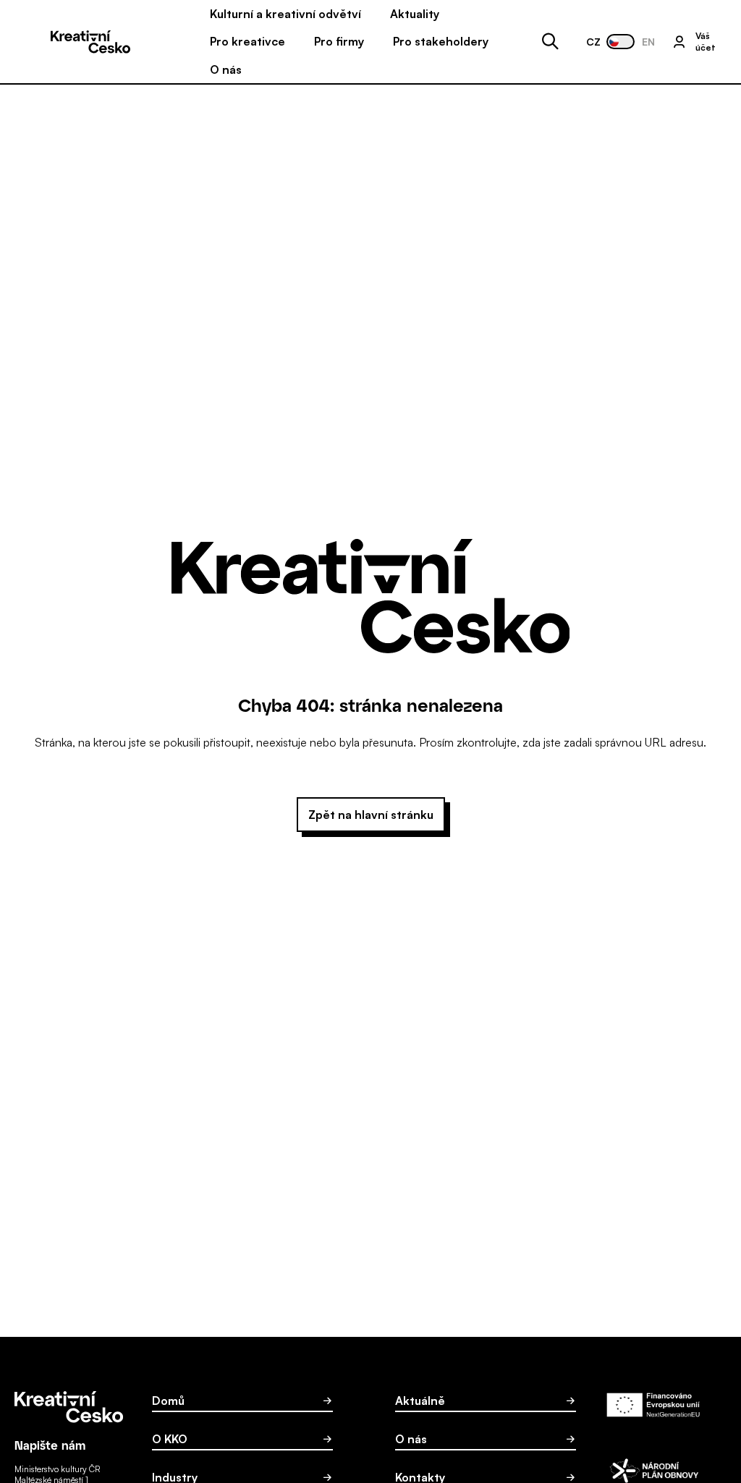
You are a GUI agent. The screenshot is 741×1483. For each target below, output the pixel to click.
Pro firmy (339, 41)
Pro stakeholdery (440, 41)
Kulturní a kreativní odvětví (285, 14)
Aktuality (414, 14)
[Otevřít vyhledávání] (550, 42)
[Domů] (90, 41)
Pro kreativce (247, 41)
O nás (226, 69)
